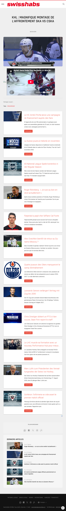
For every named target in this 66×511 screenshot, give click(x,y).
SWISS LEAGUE (23, 497)
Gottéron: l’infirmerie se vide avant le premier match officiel (41, 464)
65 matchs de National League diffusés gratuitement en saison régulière (40, 473)
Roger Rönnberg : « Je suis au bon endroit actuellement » (40, 446)
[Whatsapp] (24, 430)
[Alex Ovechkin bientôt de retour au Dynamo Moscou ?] (15, 481)
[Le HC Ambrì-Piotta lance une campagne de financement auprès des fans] (15, 454)
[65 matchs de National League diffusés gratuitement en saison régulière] (15, 472)
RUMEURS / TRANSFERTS (51, 497)
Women (31, 497)
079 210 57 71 (59, 507)
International (11, 106)
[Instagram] (37, 430)
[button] (2, 4)
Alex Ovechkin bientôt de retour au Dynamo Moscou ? (39, 482)
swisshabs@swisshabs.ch (38, 507)
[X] (33, 430)
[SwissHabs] (23, 4)
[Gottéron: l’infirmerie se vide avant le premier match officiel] (15, 463)
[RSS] (41, 430)
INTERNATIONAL (39, 497)
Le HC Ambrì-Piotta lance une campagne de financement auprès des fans (40, 455)
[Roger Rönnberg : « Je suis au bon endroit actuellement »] (15, 446)
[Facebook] (29, 430)
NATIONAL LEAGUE (13, 497)
